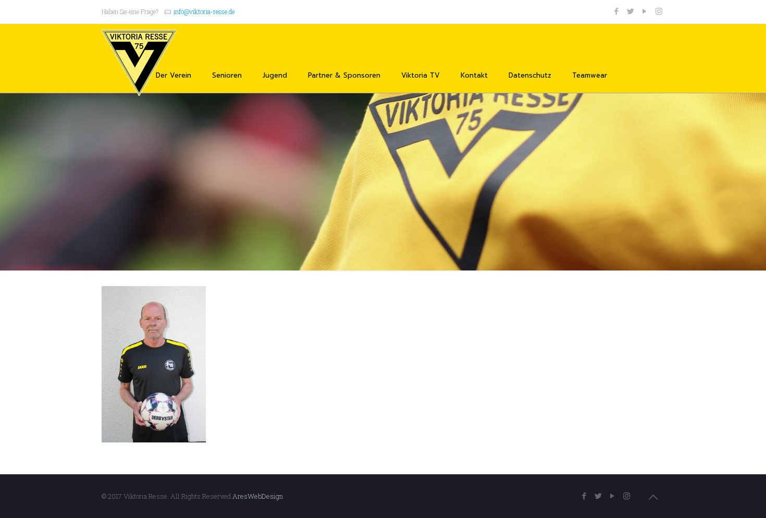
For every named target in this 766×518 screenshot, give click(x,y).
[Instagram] (658, 11)
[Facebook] (616, 11)
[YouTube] (644, 11)
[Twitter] (630, 11)
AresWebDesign (257, 496)
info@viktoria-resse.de (204, 11)
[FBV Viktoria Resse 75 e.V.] (139, 63)
